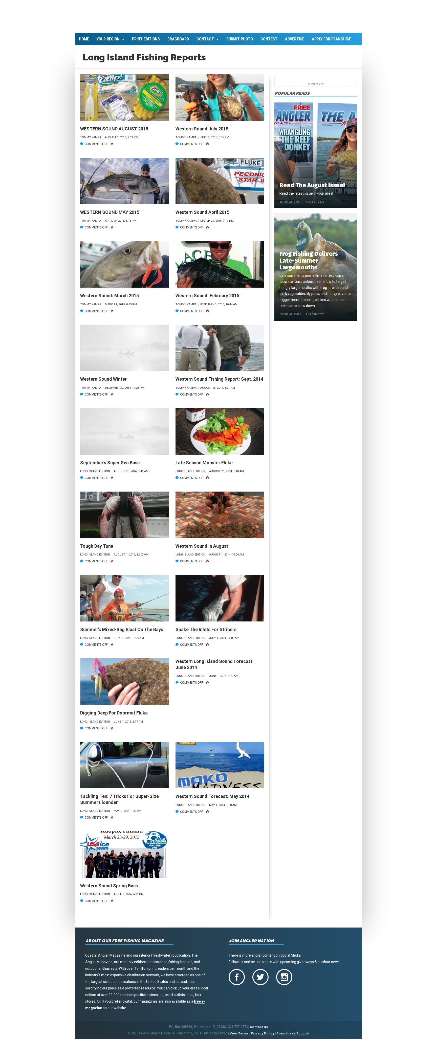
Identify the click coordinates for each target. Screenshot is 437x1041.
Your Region (108, 42)
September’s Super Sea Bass (110, 465)
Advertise (294, 42)
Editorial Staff (290, 204)
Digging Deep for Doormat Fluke (114, 716)
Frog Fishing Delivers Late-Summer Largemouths (308, 263)
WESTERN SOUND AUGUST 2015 (114, 131)
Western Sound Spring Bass (109, 888)
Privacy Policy (262, 1036)
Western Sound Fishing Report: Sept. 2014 (219, 382)
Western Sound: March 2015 (109, 298)
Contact (205, 42)
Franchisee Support (293, 1036)
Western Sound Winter (103, 382)
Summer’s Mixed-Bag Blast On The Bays (121, 632)
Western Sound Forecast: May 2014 (212, 799)
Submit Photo (239, 42)
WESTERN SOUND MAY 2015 (109, 215)
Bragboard (178, 42)
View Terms (239, 1036)
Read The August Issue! (312, 188)
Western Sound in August (202, 548)
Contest (268, 42)
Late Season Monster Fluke (204, 465)
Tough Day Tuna (96, 548)
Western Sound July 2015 (202, 131)
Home (84, 42)
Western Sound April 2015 (202, 215)
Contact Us (259, 1030)
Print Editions (146, 42)
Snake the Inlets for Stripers (206, 632)
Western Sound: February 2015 (207, 298)
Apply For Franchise (331, 42)
